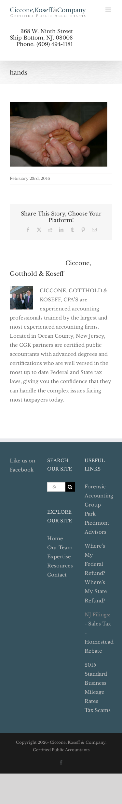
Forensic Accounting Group (99, 496)
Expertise (59, 556)
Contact (57, 575)
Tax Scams (98, 710)
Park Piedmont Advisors (97, 523)
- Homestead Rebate (99, 642)
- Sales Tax (98, 624)
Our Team (60, 547)
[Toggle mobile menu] (108, 9)
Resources (60, 566)
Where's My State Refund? (96, 591)
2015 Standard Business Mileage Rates (96, 683)
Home (55, 538)
